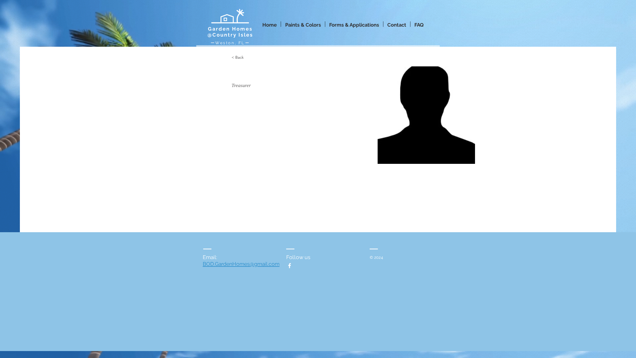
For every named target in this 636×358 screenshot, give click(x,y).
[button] (303, 24)
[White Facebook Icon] (289, 265)
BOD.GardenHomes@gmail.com (241, 264)
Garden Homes (230, 29)
